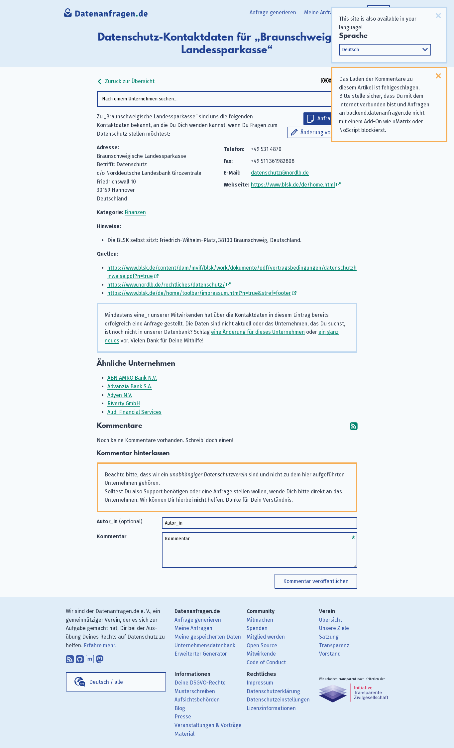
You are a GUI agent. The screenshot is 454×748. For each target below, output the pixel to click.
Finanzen (135, 212)
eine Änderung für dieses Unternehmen (258, 332)
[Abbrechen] (438, 15)
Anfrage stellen (335, 118)
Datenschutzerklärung (273, 691)
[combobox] (227, 99)
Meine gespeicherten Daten (207, 637)
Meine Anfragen (323, 12)
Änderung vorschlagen (327, 132)
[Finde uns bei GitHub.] (80, 657)
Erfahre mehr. (100, 645)
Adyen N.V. (119, 395)
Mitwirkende (261, 654)
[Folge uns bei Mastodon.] (100, 657)
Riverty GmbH (123, 403)
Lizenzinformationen (271, 708)
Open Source (262, 645)
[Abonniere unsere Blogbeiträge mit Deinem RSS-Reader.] (70, 657)
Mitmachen (260, 620)
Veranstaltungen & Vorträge (208, 725)
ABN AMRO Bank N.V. (132, 378)
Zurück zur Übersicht (129, 81)
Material (184, 734)
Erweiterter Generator (200, 654)
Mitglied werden (266, 637)
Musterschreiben (194, 691)
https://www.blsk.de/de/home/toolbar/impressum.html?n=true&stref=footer (199, 293)
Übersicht (330, 620)
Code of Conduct (266, 662)
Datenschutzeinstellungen (278, 699)
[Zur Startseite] (106, 15)
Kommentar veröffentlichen (316, 581)
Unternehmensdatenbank (204, 645)
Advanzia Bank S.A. (129, 386)
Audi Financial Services (134, 412)
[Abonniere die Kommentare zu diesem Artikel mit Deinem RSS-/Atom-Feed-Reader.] (353, 426)
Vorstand (330, 654)
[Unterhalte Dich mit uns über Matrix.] (90, 657)
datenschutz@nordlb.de (280, 173)
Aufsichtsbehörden (197, 699)
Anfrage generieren (273, 12)
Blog (179, 708)
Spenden (257, 628)
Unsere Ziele (334, 628)
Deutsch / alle (106, 682)
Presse (182, 716)
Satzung (329, 637)
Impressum (260, 683)
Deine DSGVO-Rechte (200, 683)
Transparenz (334, 645)
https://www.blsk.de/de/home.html (293, 185)
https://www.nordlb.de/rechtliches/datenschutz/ (166, 285)
